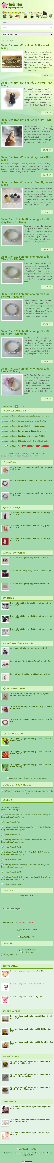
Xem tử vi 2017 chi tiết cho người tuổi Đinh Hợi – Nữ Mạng (31, 468)
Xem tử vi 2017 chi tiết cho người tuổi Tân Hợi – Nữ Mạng (31, 494)
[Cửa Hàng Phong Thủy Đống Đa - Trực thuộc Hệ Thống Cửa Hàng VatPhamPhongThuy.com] (27, 879)
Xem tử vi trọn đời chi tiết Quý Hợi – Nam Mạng (31, 480)
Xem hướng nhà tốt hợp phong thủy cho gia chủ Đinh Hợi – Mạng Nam (30, 1088)
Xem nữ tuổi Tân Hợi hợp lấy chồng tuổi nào (30, 661)
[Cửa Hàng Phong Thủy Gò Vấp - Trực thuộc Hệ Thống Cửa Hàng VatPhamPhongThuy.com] (27, 867)
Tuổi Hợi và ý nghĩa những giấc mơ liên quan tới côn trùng (30, 766)
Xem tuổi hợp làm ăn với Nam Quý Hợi (27, 971)
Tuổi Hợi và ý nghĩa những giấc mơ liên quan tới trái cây (30, 740)
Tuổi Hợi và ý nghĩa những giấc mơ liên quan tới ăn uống (30, 753)
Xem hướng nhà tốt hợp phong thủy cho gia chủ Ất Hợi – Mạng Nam (30, 1075)
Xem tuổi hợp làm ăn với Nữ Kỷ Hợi (26, 997)
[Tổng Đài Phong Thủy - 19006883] (27, 937)
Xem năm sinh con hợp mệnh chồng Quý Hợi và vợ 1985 (30, 1107)
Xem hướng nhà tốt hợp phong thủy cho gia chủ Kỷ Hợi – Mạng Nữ (30, 1062)
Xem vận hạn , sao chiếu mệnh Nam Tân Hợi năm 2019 (30, 513)
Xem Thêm (47, 75)
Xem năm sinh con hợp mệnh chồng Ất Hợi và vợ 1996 (31, 1133)
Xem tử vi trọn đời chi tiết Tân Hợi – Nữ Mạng (26, 121)
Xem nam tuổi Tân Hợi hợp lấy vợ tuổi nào (29, 648)
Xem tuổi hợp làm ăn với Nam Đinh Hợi (27, 984)
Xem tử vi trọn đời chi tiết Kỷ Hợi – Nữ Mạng (25, 158)
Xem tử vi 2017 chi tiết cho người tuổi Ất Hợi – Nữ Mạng (26, 370)
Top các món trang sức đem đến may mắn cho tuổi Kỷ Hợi (31, 707)
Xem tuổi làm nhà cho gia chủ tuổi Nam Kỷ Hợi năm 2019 (31, 1017)
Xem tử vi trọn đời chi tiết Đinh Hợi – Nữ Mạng (26, 183)
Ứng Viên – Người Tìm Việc (18, 785)
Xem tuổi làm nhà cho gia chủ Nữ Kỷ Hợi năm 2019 (30, 1030)
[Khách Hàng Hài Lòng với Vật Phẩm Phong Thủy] (27, 930)
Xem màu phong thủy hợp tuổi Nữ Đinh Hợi (29, 584)
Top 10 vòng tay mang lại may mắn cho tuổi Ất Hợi (31, 720)
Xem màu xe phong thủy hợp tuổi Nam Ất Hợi (30, 571)
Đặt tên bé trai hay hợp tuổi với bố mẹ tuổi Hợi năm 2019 (31, 604)
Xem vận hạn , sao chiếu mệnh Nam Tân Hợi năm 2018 (30, 539)
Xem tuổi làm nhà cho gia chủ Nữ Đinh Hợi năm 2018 (31, 1043)
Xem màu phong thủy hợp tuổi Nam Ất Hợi (29, 558)
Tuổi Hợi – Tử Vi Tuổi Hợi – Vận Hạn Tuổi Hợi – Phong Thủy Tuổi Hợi (31, 1154)
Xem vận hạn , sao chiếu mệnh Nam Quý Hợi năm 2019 (30, 526)
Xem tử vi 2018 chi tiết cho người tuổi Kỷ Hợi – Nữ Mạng (25, 295)
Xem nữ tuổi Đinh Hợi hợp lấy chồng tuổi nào (30, 674)
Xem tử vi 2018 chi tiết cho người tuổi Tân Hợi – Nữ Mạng (25, 258)
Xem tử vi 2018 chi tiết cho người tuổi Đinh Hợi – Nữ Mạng (25, 332)
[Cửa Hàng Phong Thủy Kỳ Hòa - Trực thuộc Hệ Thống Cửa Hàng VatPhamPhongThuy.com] (27, 854)
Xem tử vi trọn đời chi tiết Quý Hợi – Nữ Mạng (26, 84)
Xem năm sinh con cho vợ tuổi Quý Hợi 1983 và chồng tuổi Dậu (30, 1120)
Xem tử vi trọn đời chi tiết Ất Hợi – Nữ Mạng (25, 46)
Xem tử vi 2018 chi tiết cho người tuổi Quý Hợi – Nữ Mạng (25, 221)
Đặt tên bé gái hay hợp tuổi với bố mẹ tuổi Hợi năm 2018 (31, 630)
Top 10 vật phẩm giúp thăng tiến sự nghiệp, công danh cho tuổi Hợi (30, 694)
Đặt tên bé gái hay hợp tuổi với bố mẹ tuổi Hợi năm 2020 (31, 617)
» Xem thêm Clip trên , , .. (17, 922)
